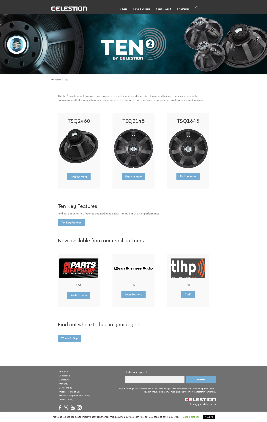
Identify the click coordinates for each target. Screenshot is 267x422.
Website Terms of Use (70, 391)
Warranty (63, 383)
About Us (63, 371)
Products (122, 9)
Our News (64, 379)
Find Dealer (183, 9)
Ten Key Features (71, 222)
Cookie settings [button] (191, 416)
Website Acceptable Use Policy (74, 395)
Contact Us (64, 375)
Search (197, 8)
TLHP (188, 294)
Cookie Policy (65, 387)
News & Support (141, 9)
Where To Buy (69, 338)
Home (58, 79)
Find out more (79, 176)
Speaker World (163, 9)
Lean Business (133, 294)
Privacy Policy (66, 399)
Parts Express (79, 295)
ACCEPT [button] (209, 417)
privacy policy (208, 388)
